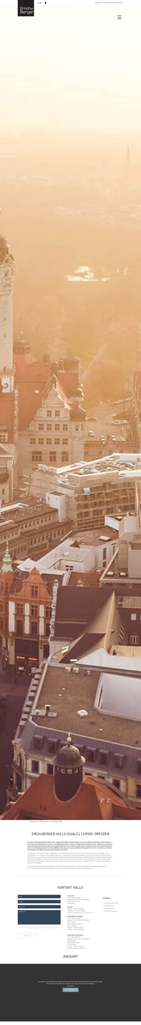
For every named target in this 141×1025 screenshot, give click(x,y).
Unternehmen (44, 821)
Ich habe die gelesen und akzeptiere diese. (40, 927)
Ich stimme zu (71, 990)
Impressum (107, 2)
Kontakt (98, 2)
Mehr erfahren (70, 985)
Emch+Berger (34, 821)
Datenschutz (118, 2)
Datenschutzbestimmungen (36, 927)
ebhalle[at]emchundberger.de (82, 913)
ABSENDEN (27, 936)
